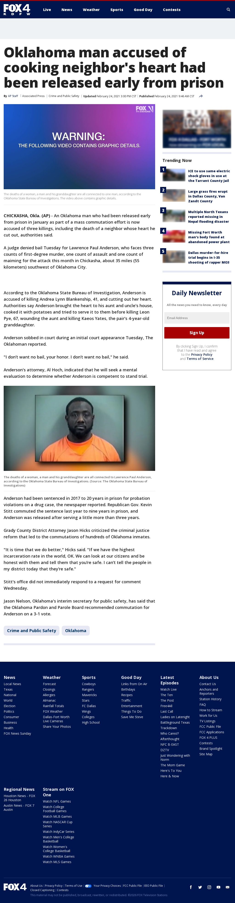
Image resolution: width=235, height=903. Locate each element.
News (9, 677)
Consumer (11, 717)
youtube (218, 887)
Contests (206, 743)
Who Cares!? (169, 733)
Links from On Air (134, 684)
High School (91, 722)
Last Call (166, 711)
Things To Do (131, 711)
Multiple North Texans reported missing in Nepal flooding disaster (208, 217)
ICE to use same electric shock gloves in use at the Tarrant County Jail (209, 176)
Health (8, 728)
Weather (52, 677)
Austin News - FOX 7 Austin (19, 807)
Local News (12, 684)
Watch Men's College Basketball (58, 839)
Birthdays (128, 689)
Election (9, 706)
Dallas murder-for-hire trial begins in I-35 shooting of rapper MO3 (208, 257)
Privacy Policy (202, 354)
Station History (210, 699)
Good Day (131, 677)
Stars (86, 700)
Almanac (49, 700)
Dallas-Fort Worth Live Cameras (56, 719)
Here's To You (171, 770)
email (227, 887)
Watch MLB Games (57, 816)
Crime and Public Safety (64, 96)
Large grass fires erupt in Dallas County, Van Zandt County (208, 196)
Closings (49, 689)
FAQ (202, 704)
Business (10, 722)
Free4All (166, 706)
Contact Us (207, 684)
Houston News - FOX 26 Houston (19, 798)
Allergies (49, 695)
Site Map (206, 754)
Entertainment (131, 706)
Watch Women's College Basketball (56, 849)
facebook (191, 887)
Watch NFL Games (57, 801)
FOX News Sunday (17, 733)
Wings (86, 711)
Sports (88, 677)
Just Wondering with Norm (175, 757)
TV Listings (207, 721)
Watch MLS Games (57, 862)
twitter (200, 887)
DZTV (164, 750)
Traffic (126, 700)
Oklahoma (75, 630)
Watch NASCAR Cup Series (58, 824)
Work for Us (208, 715)
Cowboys (89, 684)
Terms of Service (200, 358)
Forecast (49, 684)
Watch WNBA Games (59, 856)
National (10, 695)
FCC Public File (210, 726)
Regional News (19, 789)
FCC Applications (211, 732)
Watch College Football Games (55, 809)
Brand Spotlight (210, 748)
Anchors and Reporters (208, 691)
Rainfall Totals (53, 706)
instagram (209, 887)
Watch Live (168, 689)
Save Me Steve (132, 717)
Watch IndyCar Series (58, 831)
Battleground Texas (175, 722)
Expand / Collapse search (228, 9)
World (8, 700)
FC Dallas (89, 706)
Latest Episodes (169, 680)
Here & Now (169, 776)
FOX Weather (53, 711)
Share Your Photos (57, 726)
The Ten (166, 695)
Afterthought (169, 739)
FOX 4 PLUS (208, 737)
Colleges (88, 717)
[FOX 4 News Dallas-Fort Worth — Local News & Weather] (19, 9)
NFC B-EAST (169, 744)
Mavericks (89, 695)
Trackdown (168, 728)
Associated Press (33, 96)
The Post (167, 700)
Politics (9, 711)
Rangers (88, 689)
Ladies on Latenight (175, 717)
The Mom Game (172, 765)
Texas (8, 689)
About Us (208, 677)
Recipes (127, 695)
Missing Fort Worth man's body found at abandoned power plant (209, 237)
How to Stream (210, 710)
